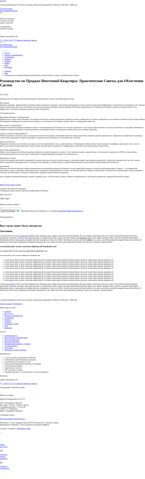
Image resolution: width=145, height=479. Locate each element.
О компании (9, 57)
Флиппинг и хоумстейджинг (16, 350)
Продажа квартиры (12, 342)
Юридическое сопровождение (16, 338)
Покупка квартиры (12, 340)
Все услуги (9, 314)
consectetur (24, 236)
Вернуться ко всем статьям (10, 185)
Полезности (18, 304)
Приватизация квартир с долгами (17, 344)
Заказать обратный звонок (27, 40)
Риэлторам (9, 348)
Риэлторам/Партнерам (8, 11)
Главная (8, 71)
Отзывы (8, 61)
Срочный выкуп (11, 336)
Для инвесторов (6, 9)
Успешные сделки (11, 324)
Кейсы (7, 63)
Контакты (8, 67)
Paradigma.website (24, 429)
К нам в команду (6, 304)
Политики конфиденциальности (70, 211)
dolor (12, 284)
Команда (8, 59)
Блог (6, 65)
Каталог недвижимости (14, 55)
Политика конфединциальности (12, 419)
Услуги (7, 53)
